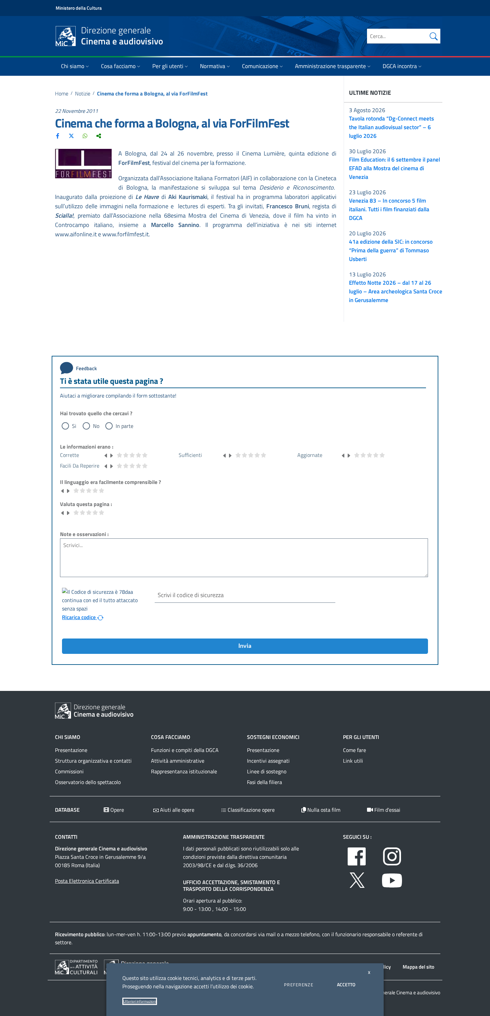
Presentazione (71, 750)
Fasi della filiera (264, 782)
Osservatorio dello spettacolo (88, 782)
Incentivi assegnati (268, 761)
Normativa (212, 66)
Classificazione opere (250, 810)
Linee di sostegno (266, 771)
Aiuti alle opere (176, 810)
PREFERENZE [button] (298, 984)
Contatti (66, 837)
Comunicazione (260, 66)
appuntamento (204, 934)
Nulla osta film (323, 810)
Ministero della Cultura (79, 7)
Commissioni (69, 771)
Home (61, 93)
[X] (71, 136)
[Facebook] (57, 136)
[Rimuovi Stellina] (106, 455)
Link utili (353, 761)
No (96, 426)
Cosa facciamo (118, 66)
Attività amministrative (177, 761)
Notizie (82, 93)
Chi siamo (72, 66)
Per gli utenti (167, 66)
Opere (116, 810)
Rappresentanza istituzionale (184, 771)
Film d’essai (386, 810)
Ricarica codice (79, 617)
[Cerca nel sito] (433, 36)
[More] (98, 136)
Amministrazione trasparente (330, 66)
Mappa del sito (418, 967)
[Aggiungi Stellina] (111, 455)
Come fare (354, 750)
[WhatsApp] (85, 136)
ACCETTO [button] (346, 984)
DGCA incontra (400, 66)
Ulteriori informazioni (139, 1001)
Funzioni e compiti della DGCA (185, 750)
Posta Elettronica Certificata (87, 881)
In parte (124, 426)
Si (74, 426)
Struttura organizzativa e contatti (93, 761)
